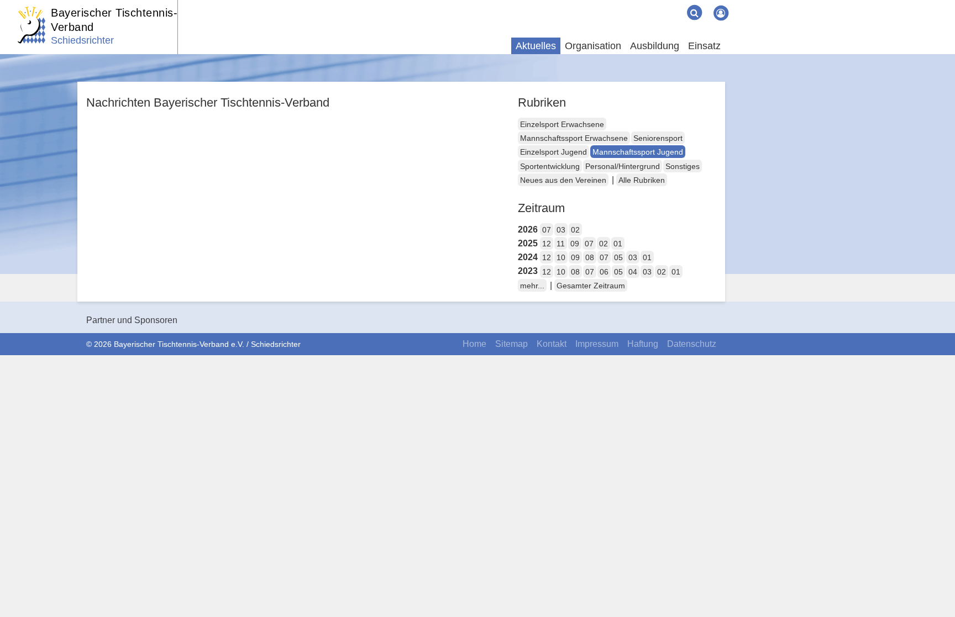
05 (618, 257)
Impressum (596, 344)
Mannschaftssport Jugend (637, 151)
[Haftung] (665, 4)
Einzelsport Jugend (553, 151)
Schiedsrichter (82, 40)
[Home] (630, 4)
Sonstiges (682, 166)
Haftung (642, 344)
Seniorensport (658, 138)
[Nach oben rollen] (933, 586)
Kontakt (551, 344)
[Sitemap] (638, 4)
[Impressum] (656, 4)
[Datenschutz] (674, 4)
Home (474, 344)
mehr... (532, 285)
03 (561, 229)
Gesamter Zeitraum (591, 285)
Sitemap (511, 344)
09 (574, 243)
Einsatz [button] (704, 45)
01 (617, 243)
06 (604, 271)
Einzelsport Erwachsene (562, 124)
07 (546, 229)
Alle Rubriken (641, 180)
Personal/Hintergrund (622, 166)
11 (561, 243)
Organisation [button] (593, 45)
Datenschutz (691, 344)
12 (546, 243)
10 (561, 257)
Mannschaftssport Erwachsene (574, 138)
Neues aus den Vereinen (563, 180)
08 (589, 257)
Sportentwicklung (550, 166)
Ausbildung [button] (654, 45)
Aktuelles (536, 45)
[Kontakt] (647, 4)
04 (632, 271)
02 (575, 229)
